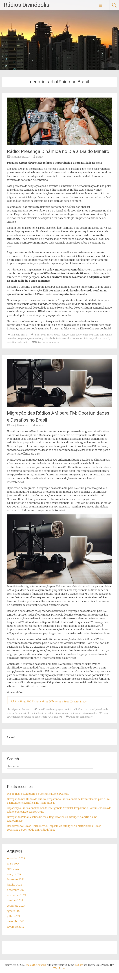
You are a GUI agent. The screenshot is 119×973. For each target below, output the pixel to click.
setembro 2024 (16, 858)
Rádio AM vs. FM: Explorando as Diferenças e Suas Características (49, 701)
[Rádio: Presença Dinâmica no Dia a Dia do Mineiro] (59, 144)
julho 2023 (13, 916)
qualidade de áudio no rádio (56, 338)
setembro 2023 (16, 905)
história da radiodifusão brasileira (36, 713)
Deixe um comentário (47, 342)
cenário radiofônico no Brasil (83, 334)
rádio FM (87, 338)
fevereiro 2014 (15, 926)
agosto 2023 (14, 910)
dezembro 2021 (16, 921)
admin (39, 156)
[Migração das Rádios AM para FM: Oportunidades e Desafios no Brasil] (59, 406)
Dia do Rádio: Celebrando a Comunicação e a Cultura (38, 793)
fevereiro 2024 (15, 879)
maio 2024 (13, 863)
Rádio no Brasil (19, 334)
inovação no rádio (65, 713)
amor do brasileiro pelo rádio (50, 334)
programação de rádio (29, 338)
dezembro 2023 (16, 889)
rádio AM (77, 338)
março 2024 (14, 874)
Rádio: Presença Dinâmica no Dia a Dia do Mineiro (58, 151)
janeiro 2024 (14, 884)
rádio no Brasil (101, 338)
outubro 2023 (15, 900)
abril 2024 (13, 868)
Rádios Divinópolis (26, 5)
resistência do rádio (17, 342)
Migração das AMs (21, 709)
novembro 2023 (16, 895)
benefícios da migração (50, 709)
